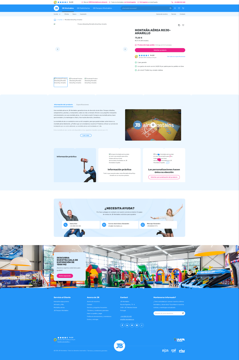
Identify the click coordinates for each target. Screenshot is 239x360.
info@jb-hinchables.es (127, 319)
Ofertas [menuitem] (66, 14)
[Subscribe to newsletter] (182, 313)
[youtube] (132, 325)
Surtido (60, 20)
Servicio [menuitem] (173, 14)
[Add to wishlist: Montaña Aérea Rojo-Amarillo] (183, 25)
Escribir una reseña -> (64, 342)
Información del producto (63, 104)
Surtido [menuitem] (56, 14)
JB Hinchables (68, 8)
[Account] (175, 8)
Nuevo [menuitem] (74, 14)
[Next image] (125, 49)
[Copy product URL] (179, 25)
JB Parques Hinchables (102, 8)
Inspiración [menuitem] (83, 14)
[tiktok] (142, 325)
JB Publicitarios (83, 8)
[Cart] (183, 8)
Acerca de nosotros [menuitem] (162, 14)
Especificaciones (82, 104)
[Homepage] (56, 8)
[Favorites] (179, 8)
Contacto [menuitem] (182, 14)
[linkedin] (127, 325)
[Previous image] (57, 49)
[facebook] (122, 325)
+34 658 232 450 (126, 316)
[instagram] (137, 325)
